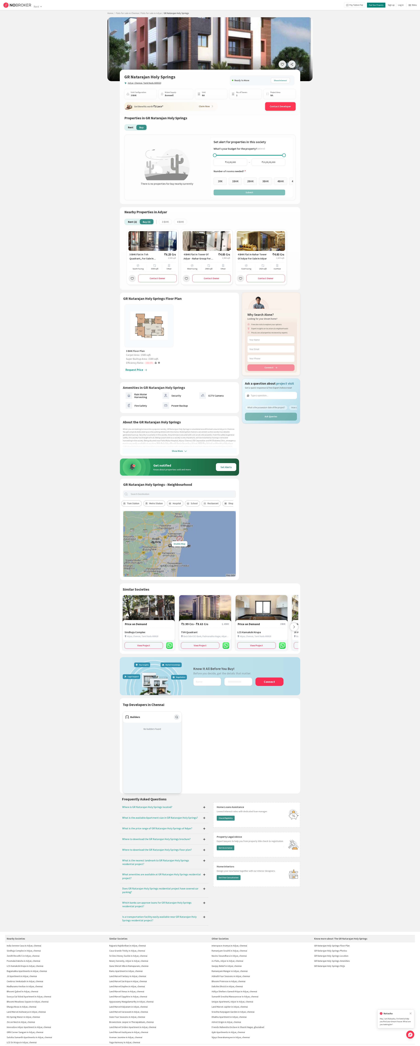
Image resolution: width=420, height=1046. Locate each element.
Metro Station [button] (156, 503)
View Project (143, 645)
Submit (249, 192)
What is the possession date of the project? (266, 407)
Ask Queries (271, 416)
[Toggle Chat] (410, 1035)
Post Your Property (376, 5)
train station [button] (133, 503)
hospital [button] (177, 503)
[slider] (215, 155)
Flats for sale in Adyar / (152, 13)
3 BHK (165, 221)
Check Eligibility (226, 818)
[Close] (410, 1013)
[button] (150, 363)
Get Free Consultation (229, 877)
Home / (111, 13)
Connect (268, 367)
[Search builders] (176, 717)
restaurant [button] (213, 503)
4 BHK (180, 221)
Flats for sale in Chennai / (128, 13)
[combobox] (182, 494)
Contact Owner (157, 278)
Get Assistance (225, 848)
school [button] (194, 503)
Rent (36, 6)
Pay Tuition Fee (356, 5)
